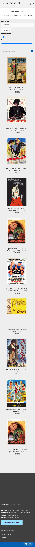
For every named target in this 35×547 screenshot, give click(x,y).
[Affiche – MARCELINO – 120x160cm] (16, 71)
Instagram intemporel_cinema (11, 522)
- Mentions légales (7, 530)
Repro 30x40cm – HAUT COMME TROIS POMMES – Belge (16, 290)
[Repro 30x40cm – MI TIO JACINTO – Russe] (16, 191)
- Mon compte (6, 534)
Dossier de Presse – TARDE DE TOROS (17, 330)
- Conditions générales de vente (12, 527)
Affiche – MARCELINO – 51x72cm (16, 370)
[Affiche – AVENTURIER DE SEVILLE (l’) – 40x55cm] (16, 392)
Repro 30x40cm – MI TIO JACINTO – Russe (17, 209)
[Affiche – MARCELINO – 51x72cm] (16, 352)
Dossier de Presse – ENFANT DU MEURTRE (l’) (16, 129)
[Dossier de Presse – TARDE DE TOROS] (16, 312)
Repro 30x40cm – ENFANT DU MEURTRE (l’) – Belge (17, 250)
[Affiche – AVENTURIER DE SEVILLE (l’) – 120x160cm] (16, 151)
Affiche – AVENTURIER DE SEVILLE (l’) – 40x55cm (16, 411)
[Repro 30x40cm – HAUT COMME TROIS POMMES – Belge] (16, 272)
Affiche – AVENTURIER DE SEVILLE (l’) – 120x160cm (16, 169)
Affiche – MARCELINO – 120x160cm (16, 89)
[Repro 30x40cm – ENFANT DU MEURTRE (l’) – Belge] (16, 231)
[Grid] (32, 51)
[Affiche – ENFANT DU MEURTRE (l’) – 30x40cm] (16, 433)
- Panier (3, 538)
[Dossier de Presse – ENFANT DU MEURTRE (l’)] (16, 111)
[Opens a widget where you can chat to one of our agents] (28, 544)
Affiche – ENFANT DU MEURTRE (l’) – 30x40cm (17, 451)
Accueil (6, 15)
